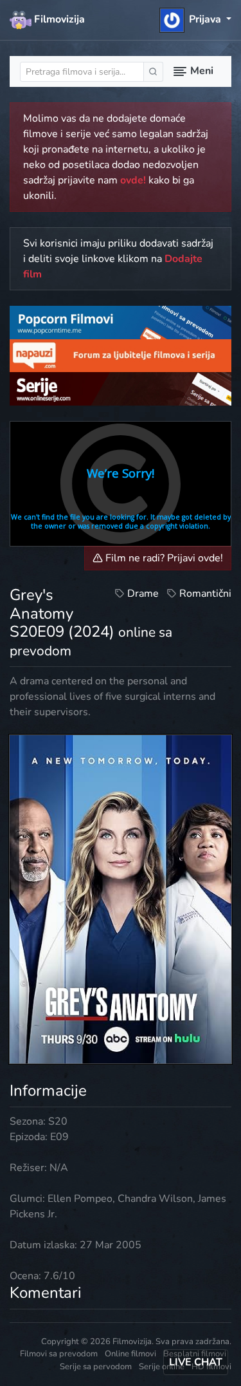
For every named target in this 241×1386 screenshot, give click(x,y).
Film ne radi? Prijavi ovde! (163, 558)
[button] (195, 19)
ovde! (133, 180)
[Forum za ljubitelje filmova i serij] (120, 355)
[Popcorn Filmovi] (120, 322)
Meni (200, 71)
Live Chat (195, 1362)
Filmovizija (58, 19)
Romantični (205, 593)
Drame (143, 593)
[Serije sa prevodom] (120, 388)
